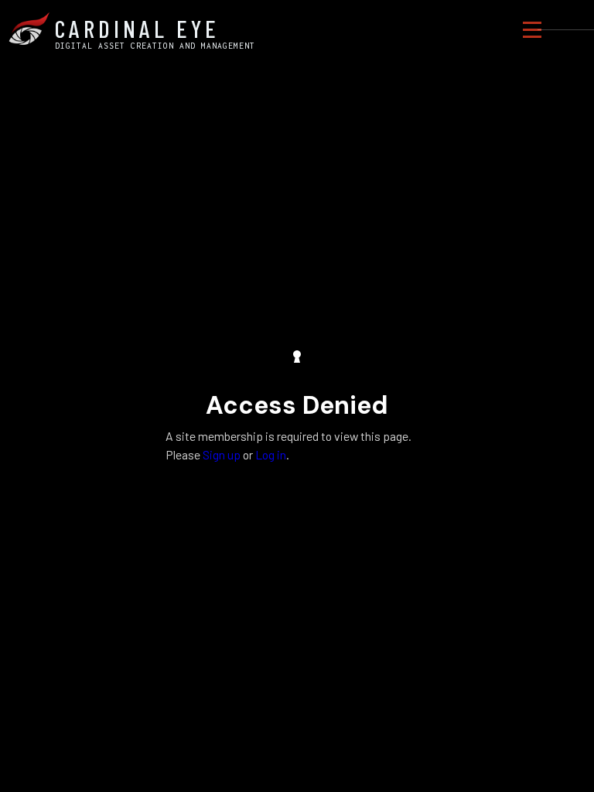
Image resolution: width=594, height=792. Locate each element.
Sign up (222, 454)
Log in (270, 454)
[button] (532, 29)
